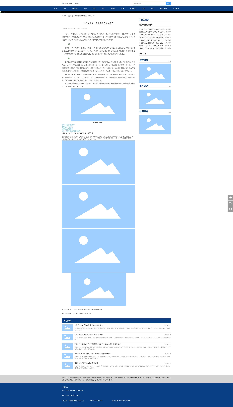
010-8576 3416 (73, 139)
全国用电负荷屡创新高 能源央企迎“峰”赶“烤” (89, 325)
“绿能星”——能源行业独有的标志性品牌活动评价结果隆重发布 (84, 310)
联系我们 (65, 387)
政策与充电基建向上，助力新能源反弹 (87, 363)
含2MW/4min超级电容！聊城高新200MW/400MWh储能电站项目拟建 (97, 344)
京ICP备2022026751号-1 (96, 400)
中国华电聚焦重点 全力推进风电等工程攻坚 (89, 334)
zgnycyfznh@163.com (89, 139)
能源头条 (70, 16)
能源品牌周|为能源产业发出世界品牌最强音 (78, 313)
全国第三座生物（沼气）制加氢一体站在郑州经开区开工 (93, 353)
